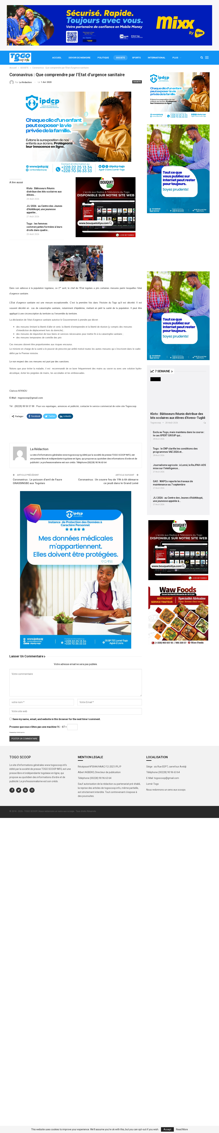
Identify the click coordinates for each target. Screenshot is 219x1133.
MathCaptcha (20, 732)
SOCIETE (120, 57)
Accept (167, 1129)
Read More (182, 1129)
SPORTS (136, 57)
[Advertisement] (75, 430)
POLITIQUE (103, 57)
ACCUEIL (56, 57)
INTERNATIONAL (156, 57)
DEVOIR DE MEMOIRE (79, 57)
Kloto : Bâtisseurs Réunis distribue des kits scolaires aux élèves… (44, 191)
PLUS (175, 57)
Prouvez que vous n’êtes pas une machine (32, 726)
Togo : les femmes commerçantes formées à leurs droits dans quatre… (44, 226)
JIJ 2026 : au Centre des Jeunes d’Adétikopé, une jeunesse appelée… (44, 209)
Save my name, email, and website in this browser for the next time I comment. (56, 719)
